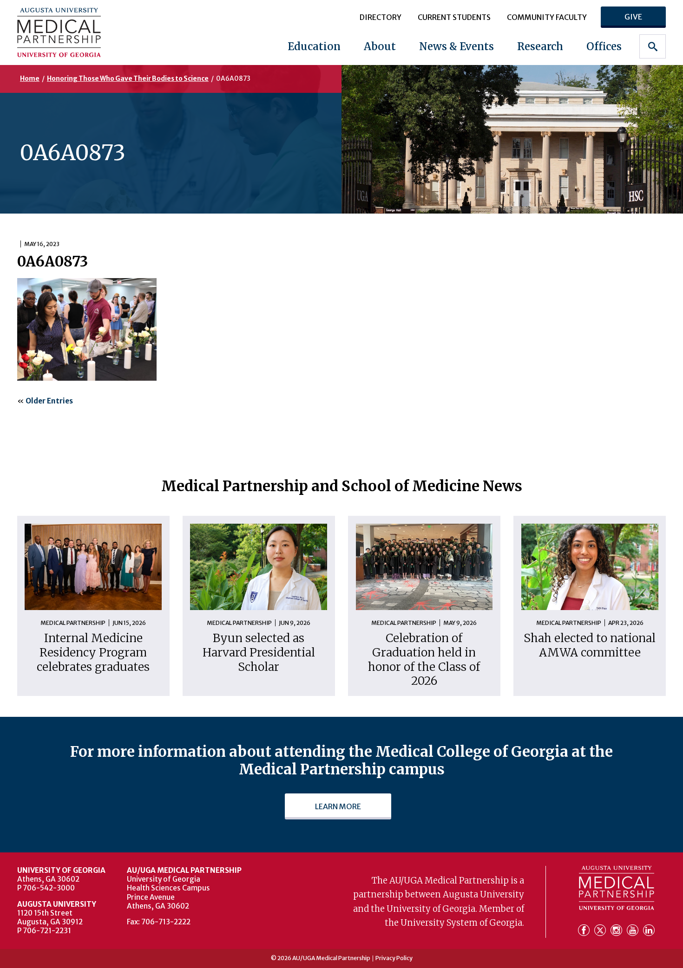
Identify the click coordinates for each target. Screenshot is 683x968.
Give (633, 16)
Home (29, 78)
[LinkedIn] (649, 931)
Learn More (338, 806)
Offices (604, 46)
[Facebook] (585, 931)
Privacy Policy (394, 958)
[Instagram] (618, 931)
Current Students (454, 17)
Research (540, 46)
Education (314, 46)
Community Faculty (547, 17)
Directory (380, 17)
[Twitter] (601, 931)
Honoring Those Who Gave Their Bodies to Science (128, 78)
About (380, 46)
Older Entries (49, 400)
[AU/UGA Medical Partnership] (74, 32)
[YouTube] (634, 931)
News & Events (456, 46)
